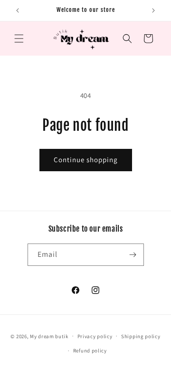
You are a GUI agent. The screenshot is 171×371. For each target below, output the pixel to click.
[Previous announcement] (17, 10)
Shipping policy (141, 336)
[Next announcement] (153, 10)
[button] (19, 38)
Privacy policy (95, 336)
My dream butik (49, 335)
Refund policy (90, 350)
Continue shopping (86, 159)
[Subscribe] (133, 255)
